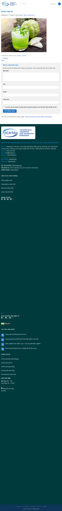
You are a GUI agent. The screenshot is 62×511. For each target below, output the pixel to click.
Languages (53, 3)
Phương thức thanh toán (8, 374)
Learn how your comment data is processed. (38, 117)
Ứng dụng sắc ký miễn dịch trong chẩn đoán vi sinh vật (21, 339)
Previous (4, 58)
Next (3, 60)
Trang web (6, 99)
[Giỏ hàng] (59, 3)
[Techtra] (9, 4)
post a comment (22, 55)
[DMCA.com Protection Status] (5, 323)
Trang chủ (19, 506)
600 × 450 (23, 15)
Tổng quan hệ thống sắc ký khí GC (15, 334)
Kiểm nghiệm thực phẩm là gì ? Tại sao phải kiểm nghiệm (22, 343)
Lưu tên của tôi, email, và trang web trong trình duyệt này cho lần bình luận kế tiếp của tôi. (31, 107)
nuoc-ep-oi (31, 15)
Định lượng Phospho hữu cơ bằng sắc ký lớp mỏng (20, 348)
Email (5, 91)
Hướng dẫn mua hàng (8, 370)
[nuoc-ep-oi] (23, 35)
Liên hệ (44, 506)
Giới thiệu (26, 506)
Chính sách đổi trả (6, 363)
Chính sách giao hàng (7, 366)
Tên (4, 84)
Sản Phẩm (33, 506)
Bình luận (6, 70)
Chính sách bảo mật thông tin (10, 359)
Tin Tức (39, 506)
